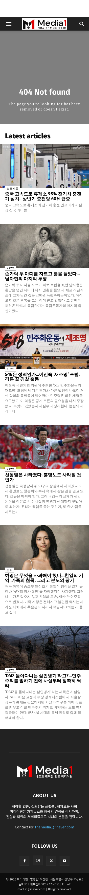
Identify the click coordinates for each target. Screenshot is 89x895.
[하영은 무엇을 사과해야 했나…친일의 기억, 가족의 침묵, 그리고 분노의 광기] (44, 547)
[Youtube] (64, 861)
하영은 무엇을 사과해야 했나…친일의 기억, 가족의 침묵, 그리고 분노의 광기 (44, 578)
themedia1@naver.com (54, 826)
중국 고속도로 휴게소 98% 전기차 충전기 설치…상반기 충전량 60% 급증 (43, 196)
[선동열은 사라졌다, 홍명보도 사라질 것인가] (44, 447)
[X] (51, 861)
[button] (8, 24)
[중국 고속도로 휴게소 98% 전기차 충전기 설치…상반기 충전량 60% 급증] (44, 166)
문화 (10, 570)
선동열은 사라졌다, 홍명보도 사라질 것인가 (43, 477)
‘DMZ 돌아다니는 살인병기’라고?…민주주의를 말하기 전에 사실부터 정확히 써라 (43, 680)
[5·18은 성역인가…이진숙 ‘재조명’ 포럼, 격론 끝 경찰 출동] (44, 346)
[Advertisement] (44, 8)
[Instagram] (38, 860)
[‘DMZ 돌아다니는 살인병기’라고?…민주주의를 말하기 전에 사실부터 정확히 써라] (44, 648)
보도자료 (13, 188)
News (11, 268)
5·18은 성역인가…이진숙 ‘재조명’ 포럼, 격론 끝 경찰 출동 (42, 377)
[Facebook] (24, 861)
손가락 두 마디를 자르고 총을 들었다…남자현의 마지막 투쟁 (42, 276)
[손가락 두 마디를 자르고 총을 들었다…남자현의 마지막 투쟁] (44, 246)
